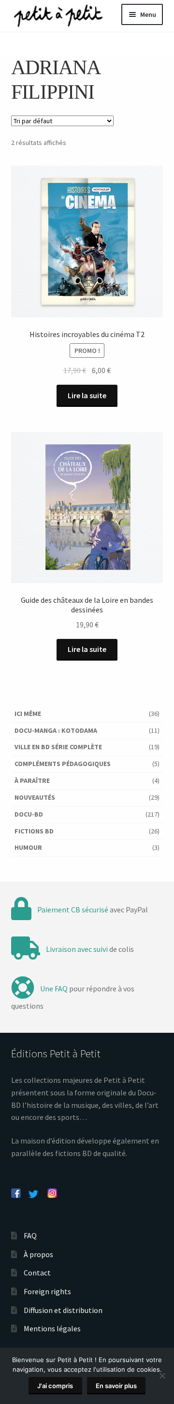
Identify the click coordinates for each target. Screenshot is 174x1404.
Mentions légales (52, 1328)
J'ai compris (55, 1386)
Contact (37, 1272)
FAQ (30, 1235)
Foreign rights (47, 1291)
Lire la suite (87, 395)
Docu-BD (28, 814)
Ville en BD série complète (58, 746)
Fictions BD (34, 831)
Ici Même (27, 713)
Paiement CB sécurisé (72, 909)
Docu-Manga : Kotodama (55, 730)
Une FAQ (54, 988)
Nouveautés (34, 797)
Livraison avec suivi (77, 949)
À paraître (32, 780)
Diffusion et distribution (63, 1310)
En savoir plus (116, 1386)
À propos (38, 1254)
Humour (28, 847)
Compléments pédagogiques (62, 763)
